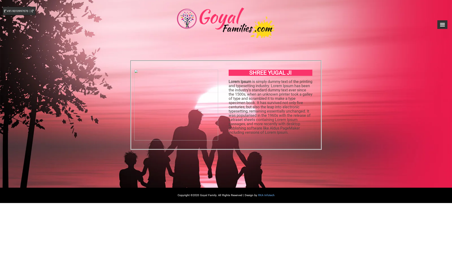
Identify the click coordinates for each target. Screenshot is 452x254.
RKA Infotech (266, 195)
